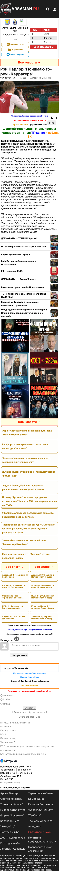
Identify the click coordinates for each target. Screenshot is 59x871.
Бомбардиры (36, 798)
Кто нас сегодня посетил (15, 787)
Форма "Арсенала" (12, 815)
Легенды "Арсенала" (13, 848)
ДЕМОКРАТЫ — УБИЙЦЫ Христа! (19, 238)
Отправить (19, 655)
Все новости (27, 62)
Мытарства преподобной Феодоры (29, 673)
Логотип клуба (9, 832)
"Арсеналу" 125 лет (40, 809)
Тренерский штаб (11, 804)
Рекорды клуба (10, 843)
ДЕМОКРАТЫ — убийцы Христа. (18, 279)
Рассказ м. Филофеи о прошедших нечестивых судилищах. (20, 303)
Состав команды (11, 798)
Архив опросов (37, 712)
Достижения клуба (12, 837)
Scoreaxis (21, 668)
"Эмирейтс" (7, 826)
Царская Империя (20, 125)
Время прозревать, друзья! (16, 254)
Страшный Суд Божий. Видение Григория (29, 681)
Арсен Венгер (9, 793)
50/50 (6, 699)
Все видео (42, 566)
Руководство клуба (13, 809)
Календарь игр (9, 821)
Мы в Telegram (17, 54)
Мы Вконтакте (17, 44)
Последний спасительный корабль (29, 120)
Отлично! (8, 695)
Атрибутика (17, 49)
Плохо (6, 703)
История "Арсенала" (41, 804)
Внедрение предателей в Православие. (23, 287)
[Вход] (16, 638)
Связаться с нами (39, 832)
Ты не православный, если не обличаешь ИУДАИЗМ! (24, 295)
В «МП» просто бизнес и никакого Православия (19, 263)
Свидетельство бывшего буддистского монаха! (29, 625)
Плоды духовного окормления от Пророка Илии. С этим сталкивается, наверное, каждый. (24, 312)
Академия (34, 826)
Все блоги (13, 566)
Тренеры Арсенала (40, 821)
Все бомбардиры (43, 46)
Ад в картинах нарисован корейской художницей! (30, 634)
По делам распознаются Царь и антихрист (24, 246)
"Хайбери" (34, 815)
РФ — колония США (12, 271)
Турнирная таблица (40, 793)
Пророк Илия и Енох (38, 125)
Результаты (20, 712)
